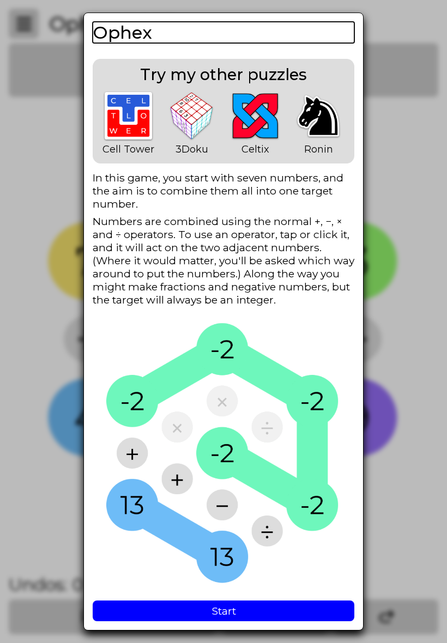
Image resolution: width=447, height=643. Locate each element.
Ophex (122, 32)
